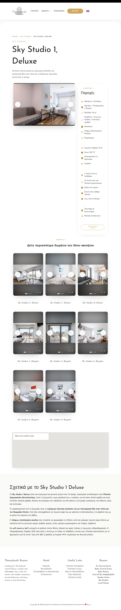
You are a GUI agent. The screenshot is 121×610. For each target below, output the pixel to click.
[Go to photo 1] (38, 123)
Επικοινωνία (59, 11)
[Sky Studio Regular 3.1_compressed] (60, 333)
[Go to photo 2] (28, 293)
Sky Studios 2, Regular (28, 361)
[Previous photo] (18, 104)
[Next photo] (70, 104)
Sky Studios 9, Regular (60, 419)
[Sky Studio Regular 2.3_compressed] (28, 333)
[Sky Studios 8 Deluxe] (93, 274)
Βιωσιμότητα (46, 569)
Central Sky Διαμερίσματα (103, 575)
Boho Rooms (103, 572)
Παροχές (35, 11)
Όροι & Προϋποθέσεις (74, 572)
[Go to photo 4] (43, 123)
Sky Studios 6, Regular (28, 419)
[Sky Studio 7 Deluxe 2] (60, 274)
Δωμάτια (45, 11)
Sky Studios (25, 36)
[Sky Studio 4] (93, 333)
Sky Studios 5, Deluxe (28, 302)
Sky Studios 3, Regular (60, 361)
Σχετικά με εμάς (74, 577)
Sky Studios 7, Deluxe (60, 302)
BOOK (75, 11)
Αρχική (15, 36)
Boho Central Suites (103, 569)
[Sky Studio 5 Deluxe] (28, 274)
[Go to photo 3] (41, 123)
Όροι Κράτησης (74, 575)
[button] (50, 11)
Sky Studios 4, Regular (93, 361)
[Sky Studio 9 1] (60, 391)
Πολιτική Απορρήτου (75, 566)
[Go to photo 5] (45, 123)
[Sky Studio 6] (28, 391)
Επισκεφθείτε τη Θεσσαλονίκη (46, 572)
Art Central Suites (103, 566)
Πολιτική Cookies (75, 569)
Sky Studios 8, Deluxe (93, 302)
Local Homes (103, 583)
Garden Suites (103, 577)
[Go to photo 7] (48, 123)
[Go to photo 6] (32, 352)
